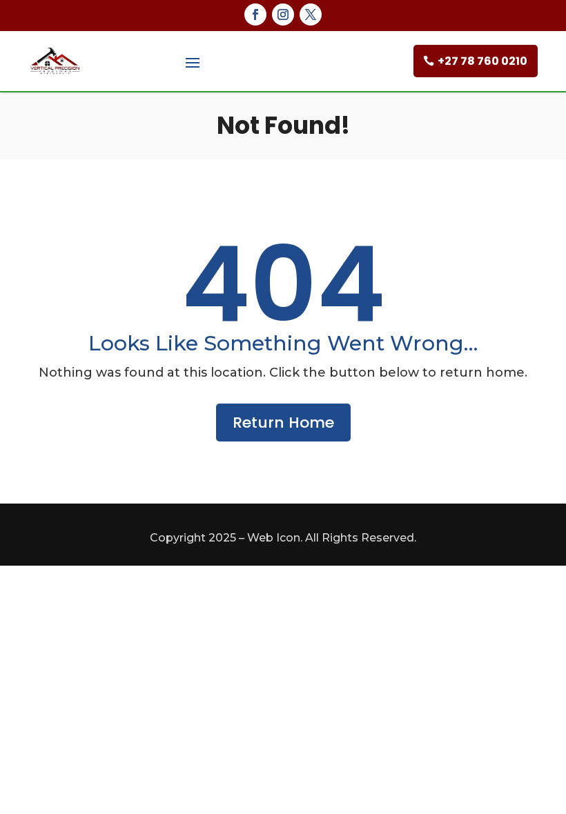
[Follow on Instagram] (283, 14)
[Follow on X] (311, 14)
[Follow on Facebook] (255, 14)
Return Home (283, 422)
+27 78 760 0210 (482, 61)
